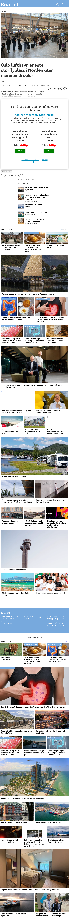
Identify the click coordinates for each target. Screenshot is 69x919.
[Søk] (57, 4)
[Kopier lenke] (60, 88)
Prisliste (34, 162)
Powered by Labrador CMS (34, 637)
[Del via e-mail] (58, 88)
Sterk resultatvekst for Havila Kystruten (36, 188)
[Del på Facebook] (49, 88)
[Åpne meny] (65, 4)
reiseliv (4, 171)
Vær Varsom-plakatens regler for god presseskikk (56, 618)
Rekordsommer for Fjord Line (36, 212)
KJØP (20, 151)
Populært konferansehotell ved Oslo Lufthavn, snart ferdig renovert (37, 197)
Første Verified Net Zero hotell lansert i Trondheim (37, 220)
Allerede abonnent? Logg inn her (34, 114)
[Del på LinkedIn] (55, 88)
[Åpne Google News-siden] (66, 88)
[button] (21, 179)
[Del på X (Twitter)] (52, 88)
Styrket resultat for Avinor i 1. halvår (36, 206)
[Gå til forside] (27, 4)
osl (10, 171)
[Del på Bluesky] (63, 88)
